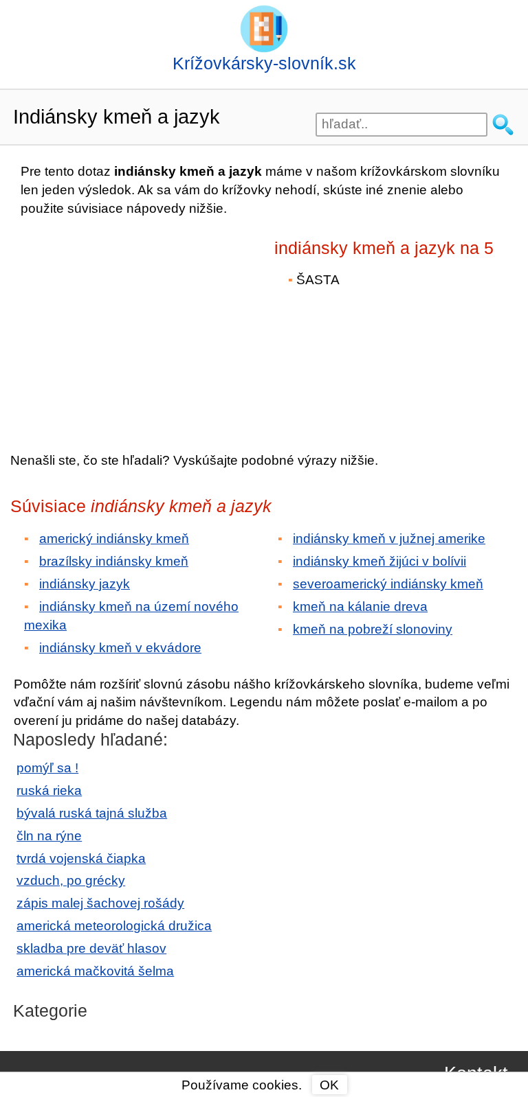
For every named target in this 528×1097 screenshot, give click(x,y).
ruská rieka (49, 790)
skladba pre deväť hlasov (91, 948)
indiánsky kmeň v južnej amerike (389, 538)
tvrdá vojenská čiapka (81, 858)
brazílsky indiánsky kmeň (113, 561)
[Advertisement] (130, 325)
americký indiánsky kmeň (114, 538)
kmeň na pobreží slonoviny (372, 629)
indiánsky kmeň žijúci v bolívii (379, 561)
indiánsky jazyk (84, 584)
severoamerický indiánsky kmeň (388, 584)
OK (329, 1085)
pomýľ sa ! (47, 768)
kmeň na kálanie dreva (360, 606)
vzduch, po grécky (70, 880)
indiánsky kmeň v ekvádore (120, 647)
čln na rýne (49, 836)
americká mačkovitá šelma (95, 971)
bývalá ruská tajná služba (91, 813)
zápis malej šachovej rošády (100, 903)
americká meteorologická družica (114, 926)
